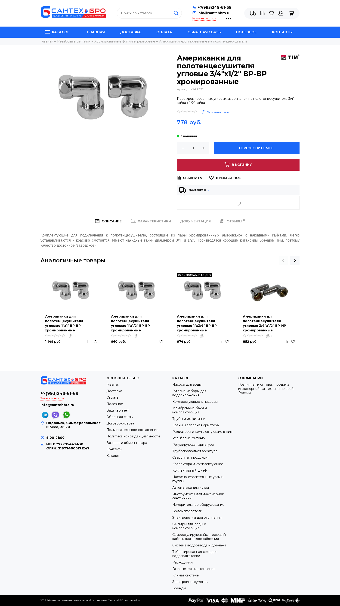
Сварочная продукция (190, 457)
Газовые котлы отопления (193, 569)
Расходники (182, 562)
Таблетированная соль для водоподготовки (194, 554)
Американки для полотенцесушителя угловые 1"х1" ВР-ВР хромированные (64, 323)
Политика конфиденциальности (133, 436)
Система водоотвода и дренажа (199, 545)
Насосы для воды (186, 384)
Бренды (179, 588)
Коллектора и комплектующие (197, 464)
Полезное (246, 32)
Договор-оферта (120, 423)
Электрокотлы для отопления (197, 517)
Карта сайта (132, 600)
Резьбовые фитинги (189, 438)
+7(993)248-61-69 (215, 7)
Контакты (282, 32)
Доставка (130, 32)
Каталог (60, 32)
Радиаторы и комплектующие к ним (202, 432)
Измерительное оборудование (198, 505)
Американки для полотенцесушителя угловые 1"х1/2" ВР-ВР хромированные (130, 323)
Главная (96, 32)
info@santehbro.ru (214, 13)
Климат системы (185, 575)
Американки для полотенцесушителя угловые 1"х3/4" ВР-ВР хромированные (197, 323)
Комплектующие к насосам (195, 402)
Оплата (164, 32)
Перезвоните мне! (256, 148)
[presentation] (283, 260)
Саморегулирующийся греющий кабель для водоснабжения (199, 537)
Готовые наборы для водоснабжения (189, 393)
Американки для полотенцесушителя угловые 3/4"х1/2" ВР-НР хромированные (264, 323)
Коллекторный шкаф (189, 470)
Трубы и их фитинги (188, 419)
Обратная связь (204, 32)
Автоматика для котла (190, 487)
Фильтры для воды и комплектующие (189, 526)
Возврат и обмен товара (126, 443)
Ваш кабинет (117, 410)
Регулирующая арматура (193, 444)
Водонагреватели (187, 511)
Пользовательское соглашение (132, 430)
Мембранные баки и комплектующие (189, 410)
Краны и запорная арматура (195, 425)
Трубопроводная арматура (194, 451)
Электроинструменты (190, 582)
